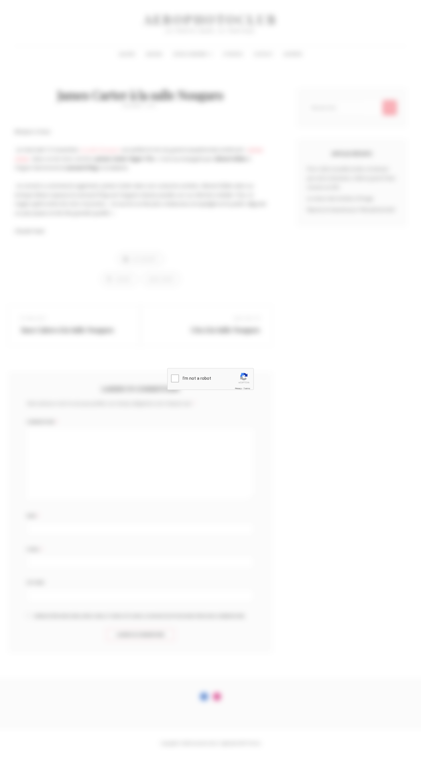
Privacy (238, 388)
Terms (246, 388)
